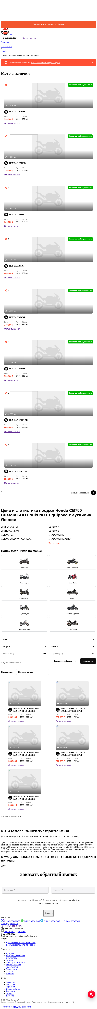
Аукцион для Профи (15, 956)
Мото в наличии (13, 965)
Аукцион (10, 953)
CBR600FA (53, 527)
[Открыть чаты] (91, 994)
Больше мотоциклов (80, 493)
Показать (88, 661)
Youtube (22, 932)
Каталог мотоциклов (10, 836)
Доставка (10, 991)
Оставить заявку (12, 123)
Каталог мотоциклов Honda (35, 836)
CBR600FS (53, 531)
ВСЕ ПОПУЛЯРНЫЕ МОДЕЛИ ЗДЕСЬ (45, 63)
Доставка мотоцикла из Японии (20, 943)
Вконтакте (10, 932)
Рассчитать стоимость (11, 926)
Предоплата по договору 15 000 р (48, 24)
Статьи (9, 971)
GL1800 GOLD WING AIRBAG (16, 539)
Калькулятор (12, 967)
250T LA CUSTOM (10, 527)
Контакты (10, 984)
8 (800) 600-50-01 (72, 921)
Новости (10, 974)
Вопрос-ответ (12, 969)
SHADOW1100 (56, 535)
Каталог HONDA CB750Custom (64, 836)
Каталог (9, 960)
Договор (10, 996)
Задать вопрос (29, 38)
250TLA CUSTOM (10, 531)
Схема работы (13, 989)
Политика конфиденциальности (16, 1007)
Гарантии (10, 987)
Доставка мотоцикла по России (20, 945)
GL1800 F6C (7, 535)
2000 (3, 866)
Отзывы (10, 993)
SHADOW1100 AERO (59, 539)
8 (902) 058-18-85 (12, 921)
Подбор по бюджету (15, 962)
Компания (10, 982)
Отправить (48, 913)
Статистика (11, 958)
